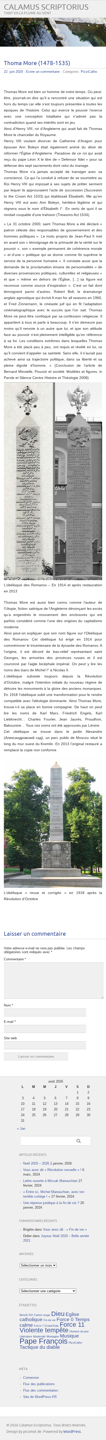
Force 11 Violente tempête (52, 1327)
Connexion (31, 1378)
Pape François (44, 1341)
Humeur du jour (79, 1331)
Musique (69, 1336)
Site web (10, 1038)
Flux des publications (39, 1384)
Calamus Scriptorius (46, 7)
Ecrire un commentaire (43, 72)
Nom (8, 1005)
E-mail (10, 1022)
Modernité (39, 1336)
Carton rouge (42, 1314)
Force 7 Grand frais (46, 1325)
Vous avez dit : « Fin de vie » (65, 1229)
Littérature (26, 1336)
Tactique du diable (40, 1347)
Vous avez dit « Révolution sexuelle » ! (52, 1170)
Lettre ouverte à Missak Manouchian (50, 1181)
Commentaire (15, 959)
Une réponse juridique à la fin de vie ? (51, 1203)
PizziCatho (89, 72)
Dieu (58, 1313)
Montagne (53, 1336)
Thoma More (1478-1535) (37, 63)
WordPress (72, 1432)
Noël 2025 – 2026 (36, 1163)
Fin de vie (49, 1320)
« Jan (21, 1128)
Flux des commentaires (40, 1390)
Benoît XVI (26, 1314)
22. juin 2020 (13, 72)
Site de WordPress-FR (40, 1397)
